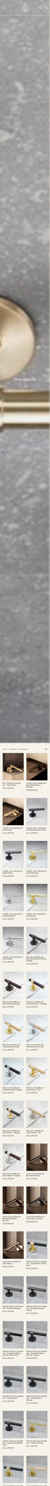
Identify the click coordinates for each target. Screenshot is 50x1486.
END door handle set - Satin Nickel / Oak (35, 1132)
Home (5, 749)
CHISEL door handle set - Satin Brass (36, 915)
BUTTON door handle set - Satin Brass (12, 784)
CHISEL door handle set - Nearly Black (13, 872)
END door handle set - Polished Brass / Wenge (36, 1003)
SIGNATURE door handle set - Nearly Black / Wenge (36, 1398)
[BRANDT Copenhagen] (25, 8)
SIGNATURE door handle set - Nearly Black (13, 1397)
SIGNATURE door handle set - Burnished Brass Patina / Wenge (36, 1353)
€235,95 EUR (31, 790)
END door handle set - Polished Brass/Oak (12, 1046)
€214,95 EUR (8, 788)
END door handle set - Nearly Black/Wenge (12, 1003)
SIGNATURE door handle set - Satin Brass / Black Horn (36, 1263)
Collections (13, 749)
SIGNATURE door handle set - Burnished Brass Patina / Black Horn (13, 1353)
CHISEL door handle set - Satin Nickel (13, 958)
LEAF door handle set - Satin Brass (12, 1262)
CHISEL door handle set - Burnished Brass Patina (36, 829)
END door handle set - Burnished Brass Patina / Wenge (36, 959)
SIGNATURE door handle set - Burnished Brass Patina (36, 1308)
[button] (40, 8)
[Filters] (46, 749)
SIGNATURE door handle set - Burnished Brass (13, 1307)
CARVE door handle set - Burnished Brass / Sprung (36, 785)
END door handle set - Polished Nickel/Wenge (12, 1089)
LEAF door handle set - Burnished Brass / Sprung (12, 1219)
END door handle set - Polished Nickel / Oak (35, 1046)
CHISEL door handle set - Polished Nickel (13, 915)
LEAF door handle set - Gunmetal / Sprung (36, 1218)
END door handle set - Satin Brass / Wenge (12, 1132)
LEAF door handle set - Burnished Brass (36, 1175)
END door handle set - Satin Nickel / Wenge (12, 1175)
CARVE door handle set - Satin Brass (13, 829)
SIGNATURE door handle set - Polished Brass (36, 1442)
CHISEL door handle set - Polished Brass (36, 872)
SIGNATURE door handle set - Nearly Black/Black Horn (13, 1443)
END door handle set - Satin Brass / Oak (35, 1089)
